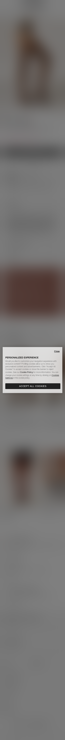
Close (57, 351)
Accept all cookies (32, 386)
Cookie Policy (26, 372)
